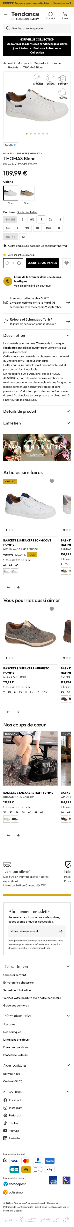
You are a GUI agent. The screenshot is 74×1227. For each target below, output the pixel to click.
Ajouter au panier (42, 263)
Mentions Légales (12, 1210)
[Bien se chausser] (68, 966)
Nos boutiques (12, 1032)
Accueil (8, 63)
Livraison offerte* (16, 871)
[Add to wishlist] (66, 263)
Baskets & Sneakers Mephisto (22, 153)
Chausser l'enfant (14, 975)
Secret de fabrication (17, 990)
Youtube (14, 1131)
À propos (9, 1024)
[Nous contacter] (68, 1065)
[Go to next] (18, 587)
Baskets (13, 67)
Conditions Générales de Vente (52, 1206)
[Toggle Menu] (5, 15)
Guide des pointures (16, 1005)
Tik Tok (13, 1123)
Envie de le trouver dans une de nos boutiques (37, 279)
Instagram (15, 1108)
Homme (56, 63)
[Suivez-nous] (68, 1091)
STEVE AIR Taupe (14, 676)
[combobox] (37, 28)
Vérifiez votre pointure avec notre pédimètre (32, 998)
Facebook (15, 1100)
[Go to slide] (27, 134)
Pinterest (15, 1115)
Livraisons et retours (16, 1039)
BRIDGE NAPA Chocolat (18, 797)
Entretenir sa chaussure (18, 982)
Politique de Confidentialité (18, 1206)
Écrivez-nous (11, 1074)
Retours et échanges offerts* (31, 319)
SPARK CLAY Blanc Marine (20, 549)
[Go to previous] (8, 587)
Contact (50, 18)
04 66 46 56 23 (12, 1081)
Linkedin (14, 1138)
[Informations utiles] (68, 1015)
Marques (23, 63)
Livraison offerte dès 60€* (29, 298)
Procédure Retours (15, 1055)
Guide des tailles (27, 212)
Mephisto (40, 63)
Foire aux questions (15, 1047)
